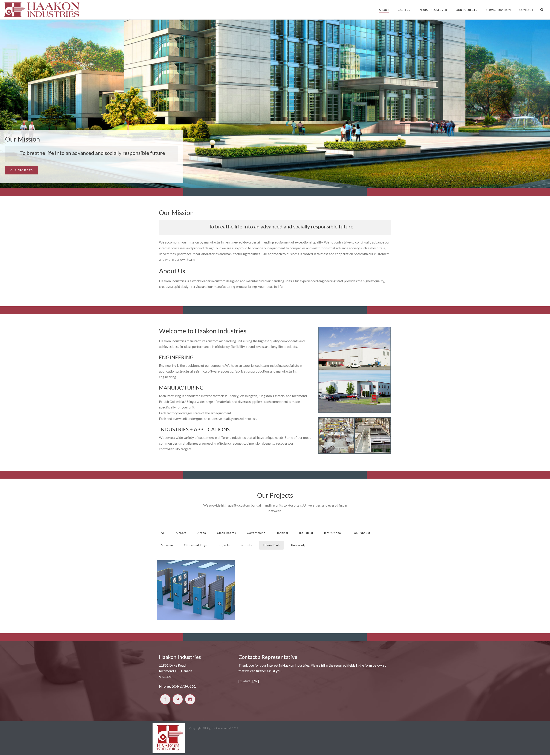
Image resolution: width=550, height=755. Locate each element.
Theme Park (271, 545)
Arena (201, 533)
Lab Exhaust (361, 533)
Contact (526, 10)
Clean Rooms (226, 533)
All (163, 533)
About (384, 10)
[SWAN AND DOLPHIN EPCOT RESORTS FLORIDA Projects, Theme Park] (196, 590)
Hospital (282, 533)
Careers (404, 10)
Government (256, 533)
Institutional (333, 533)
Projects (224, 545)
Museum (167, 545)
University (298, 545)
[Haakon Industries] (169, 738)
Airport (181, 533)
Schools (246, 545)
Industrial (306, 533)
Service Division (498, 10)
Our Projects (466, 10)
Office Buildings (195, 545)
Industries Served (433, 10)
